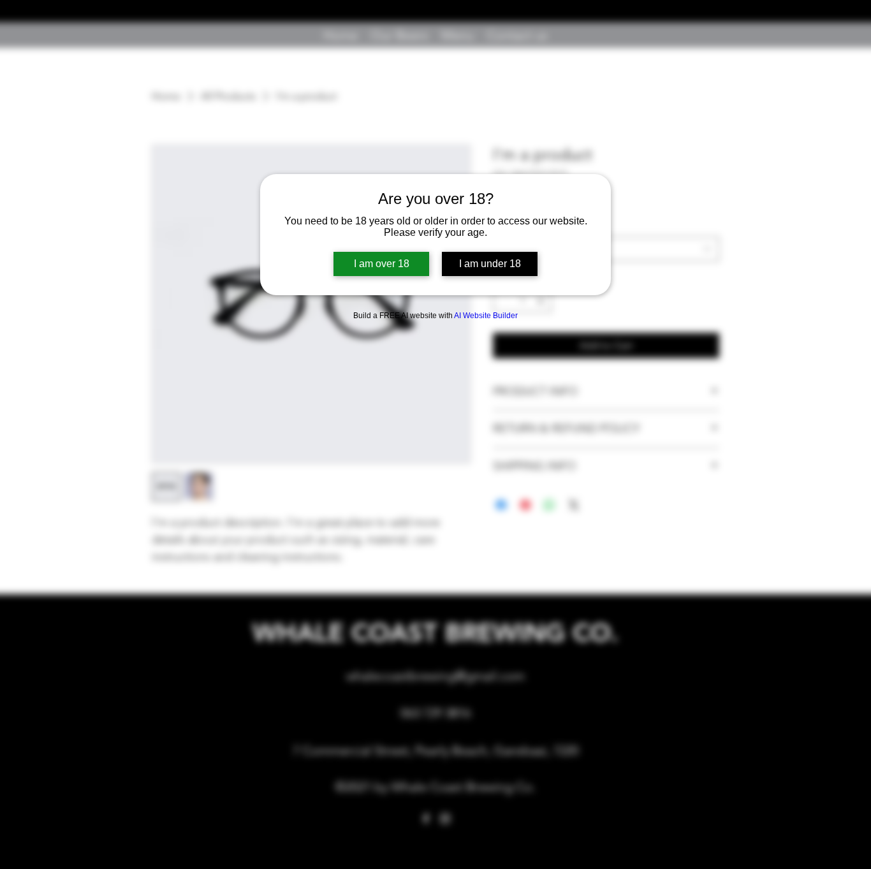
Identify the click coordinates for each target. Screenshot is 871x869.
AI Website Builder (486, 315)
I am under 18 (490, 263)
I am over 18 (381, 263)
